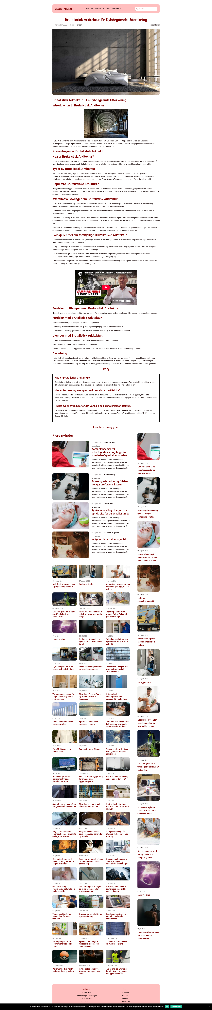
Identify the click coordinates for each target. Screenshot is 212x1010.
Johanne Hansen (75, 25)
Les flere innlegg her (106, 427)
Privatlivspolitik (176, 1006)
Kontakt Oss (116, 9)
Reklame (89, 9)
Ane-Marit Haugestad (111, 533)
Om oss (98, 9)
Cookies (106, 9)
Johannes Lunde (109, 442)
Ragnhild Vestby (109, 475)
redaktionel (155, 25)
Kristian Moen (109, 504)
